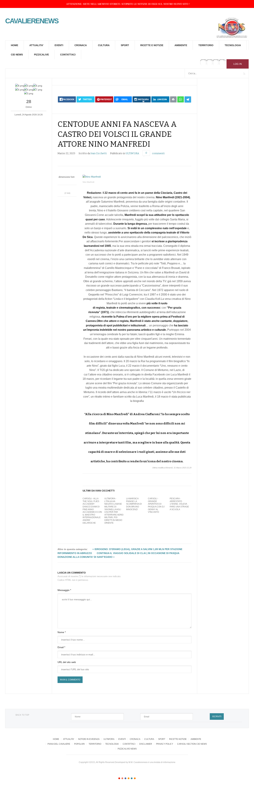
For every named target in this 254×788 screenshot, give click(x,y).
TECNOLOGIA (233, 45)
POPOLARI (79, 744)
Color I (119, 778)
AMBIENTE (181, 45)
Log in (237, 64)
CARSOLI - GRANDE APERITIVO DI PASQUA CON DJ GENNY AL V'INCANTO (156, 505)
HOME (14, 45)
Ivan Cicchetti (99, 153)
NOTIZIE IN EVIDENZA (89, 739)
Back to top (22, 715)
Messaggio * (64, 590)
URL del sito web (67, 662)
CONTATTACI (68, 54)
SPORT (125, 45)
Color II (122, 778)
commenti (158, 153)
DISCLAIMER (145, 744)
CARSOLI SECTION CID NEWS (192, 744)
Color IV (128, 778)
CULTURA (104, 45)
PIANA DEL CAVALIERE (59, 744)
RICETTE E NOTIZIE (151, 45)
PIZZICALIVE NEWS (127, 749)
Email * (61, 647)
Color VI (135, 778)
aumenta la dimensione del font (68, 180)
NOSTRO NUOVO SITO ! (176, 4)
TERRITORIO (205, 45)
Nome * (62, 632)
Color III (125, 778)
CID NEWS (17, 54)
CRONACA (80, 45)
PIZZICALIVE (41, 54)
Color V (132, 778)
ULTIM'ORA (132, 153)
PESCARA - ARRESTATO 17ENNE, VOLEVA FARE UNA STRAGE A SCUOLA (179, 503)
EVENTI (59, 45)
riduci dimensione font (65, 180)
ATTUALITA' (36, 45)
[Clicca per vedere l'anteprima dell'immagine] (137, 177)
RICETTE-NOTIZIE (178, 739)
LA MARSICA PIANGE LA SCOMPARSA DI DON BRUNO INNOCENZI (134, 503)
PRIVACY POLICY (164, 744)
